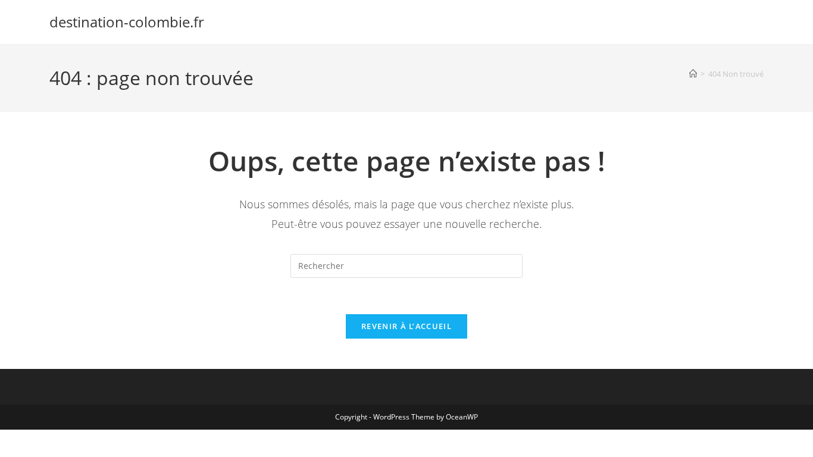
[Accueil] (693, 73)
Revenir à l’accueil (406, 326)
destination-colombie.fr (126, 22)
